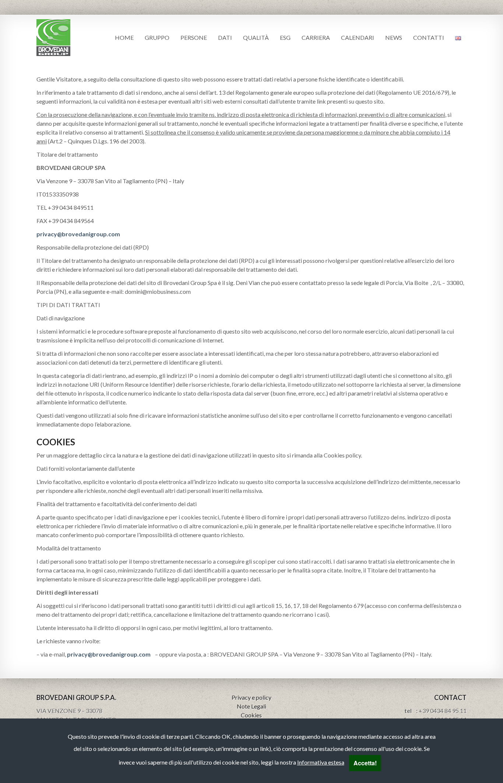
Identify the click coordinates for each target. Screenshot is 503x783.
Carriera (316, 37)
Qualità (256, 37)
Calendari (357, 37)
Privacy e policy (251, 697)
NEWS (393, 37)
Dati (225, 37)
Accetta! (365, 763)
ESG (285, 37)
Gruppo (157, 37)
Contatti (428, 37)
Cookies (251, 714)
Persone (193, 37)
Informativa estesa (320, 762)
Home (124, 37)
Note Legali (251, 706)
